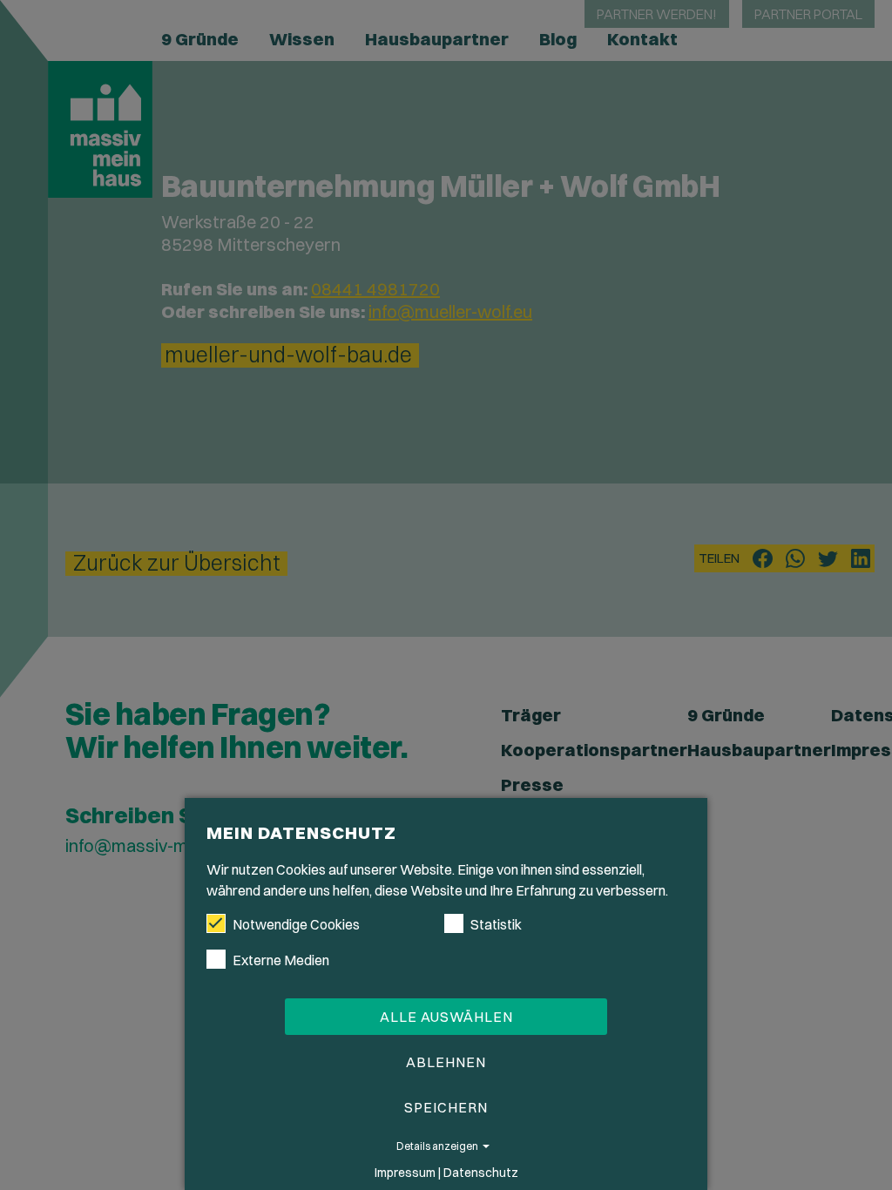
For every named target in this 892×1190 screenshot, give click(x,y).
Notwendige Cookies (296, 924)
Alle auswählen (446, 1016)
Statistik (496, 924)
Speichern (446, 1107)
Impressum (405, 1172)
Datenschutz (480, 1172)
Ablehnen (446, 1062)
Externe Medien (281, 960)
